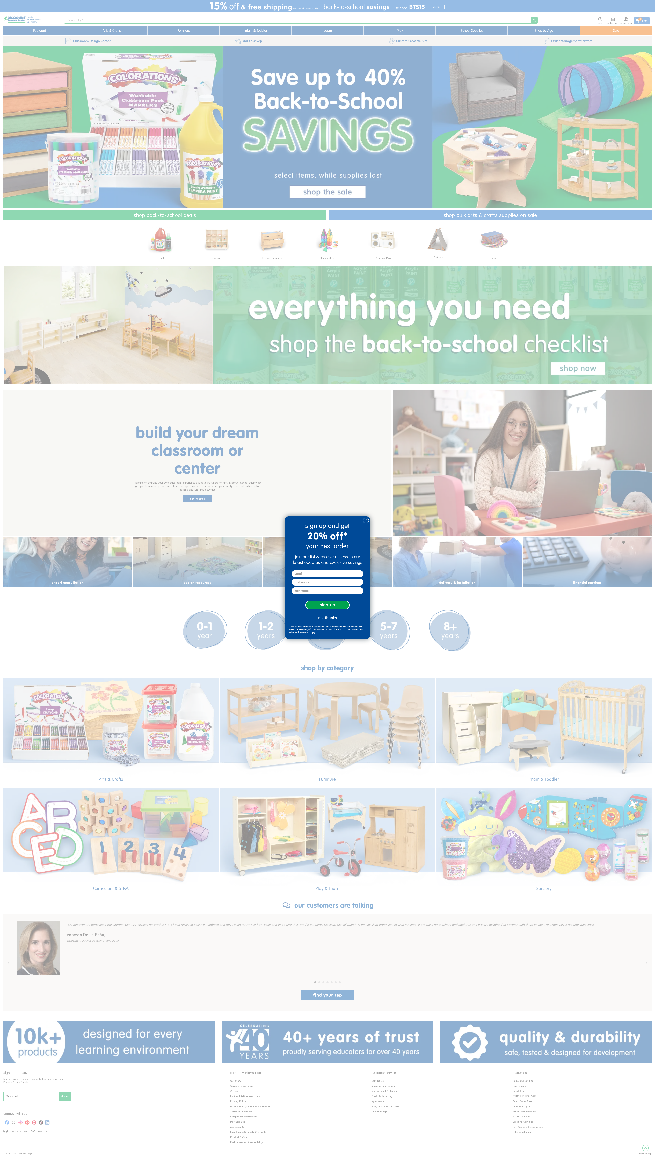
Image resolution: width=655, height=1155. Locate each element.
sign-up (327, 605)
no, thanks (327, 618)
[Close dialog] (365, 520)
